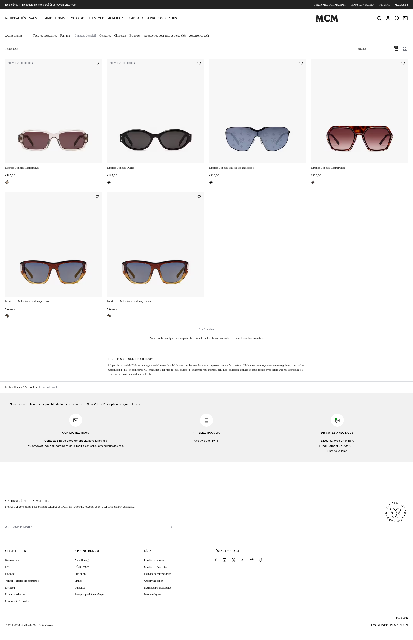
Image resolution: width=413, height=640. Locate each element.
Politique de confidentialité (157, 573)
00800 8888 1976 (206, 440)
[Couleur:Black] (109, 182)
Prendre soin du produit (17, 601)
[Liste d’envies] (396, 18)
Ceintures (105, 35)
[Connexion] (388, 18)
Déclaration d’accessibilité (157, 587)
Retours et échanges (15, 594)
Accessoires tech (199, 35)
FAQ (7, 567)
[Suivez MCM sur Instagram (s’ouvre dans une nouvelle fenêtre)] (225, 560)
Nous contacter (362, 4)
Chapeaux (120, 35)
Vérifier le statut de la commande (22, 580)
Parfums (65, 35)
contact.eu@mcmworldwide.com (104, 445)
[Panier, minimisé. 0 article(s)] (405, 18)
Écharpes (134, 35)
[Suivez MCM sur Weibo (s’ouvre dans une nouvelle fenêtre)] (252, 560)
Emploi (78, 580)
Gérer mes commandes (330, 4)
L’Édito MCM (82, 567)
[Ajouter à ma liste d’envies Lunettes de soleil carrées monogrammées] (97, 197)
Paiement (9, 573)
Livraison (10, 587)
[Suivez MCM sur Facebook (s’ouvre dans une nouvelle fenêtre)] (215, 560)
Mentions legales (152, 594)
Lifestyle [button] (95, 18)
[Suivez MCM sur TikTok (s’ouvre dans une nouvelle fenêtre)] (261, 560)
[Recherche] (379, 18)
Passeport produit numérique (89, 594)
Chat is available (337, 451)
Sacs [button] (33, 18)
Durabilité (80, 587)
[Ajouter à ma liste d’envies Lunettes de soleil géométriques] (97, 63)
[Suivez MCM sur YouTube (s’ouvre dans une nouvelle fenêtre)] (243, 560)
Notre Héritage (82, 560)
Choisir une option (153, 580)
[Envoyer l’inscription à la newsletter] (171, 527)
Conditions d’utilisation (156, 567)
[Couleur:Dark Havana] (313, 182)
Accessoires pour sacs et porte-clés (165, 35)
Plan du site (80, 573)
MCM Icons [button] (116, 18)
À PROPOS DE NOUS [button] (162, 18)
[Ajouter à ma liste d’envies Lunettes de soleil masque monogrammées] (301, 63)
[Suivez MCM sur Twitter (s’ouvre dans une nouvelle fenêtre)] (234, 560)
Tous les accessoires (45, 35)
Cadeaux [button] (136, 18)
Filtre (362, 48)
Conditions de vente (154, 560)
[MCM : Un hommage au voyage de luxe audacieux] (327, 21)
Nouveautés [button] (15, 18)
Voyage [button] (77, 18)
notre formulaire (97, 440)
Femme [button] (46, 18)
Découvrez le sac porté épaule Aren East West (49, 4)
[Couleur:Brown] (7, 316)
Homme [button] (61, 18)
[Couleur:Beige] (7, 182)
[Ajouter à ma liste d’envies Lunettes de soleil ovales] (199, 63)
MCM (8, 387)
